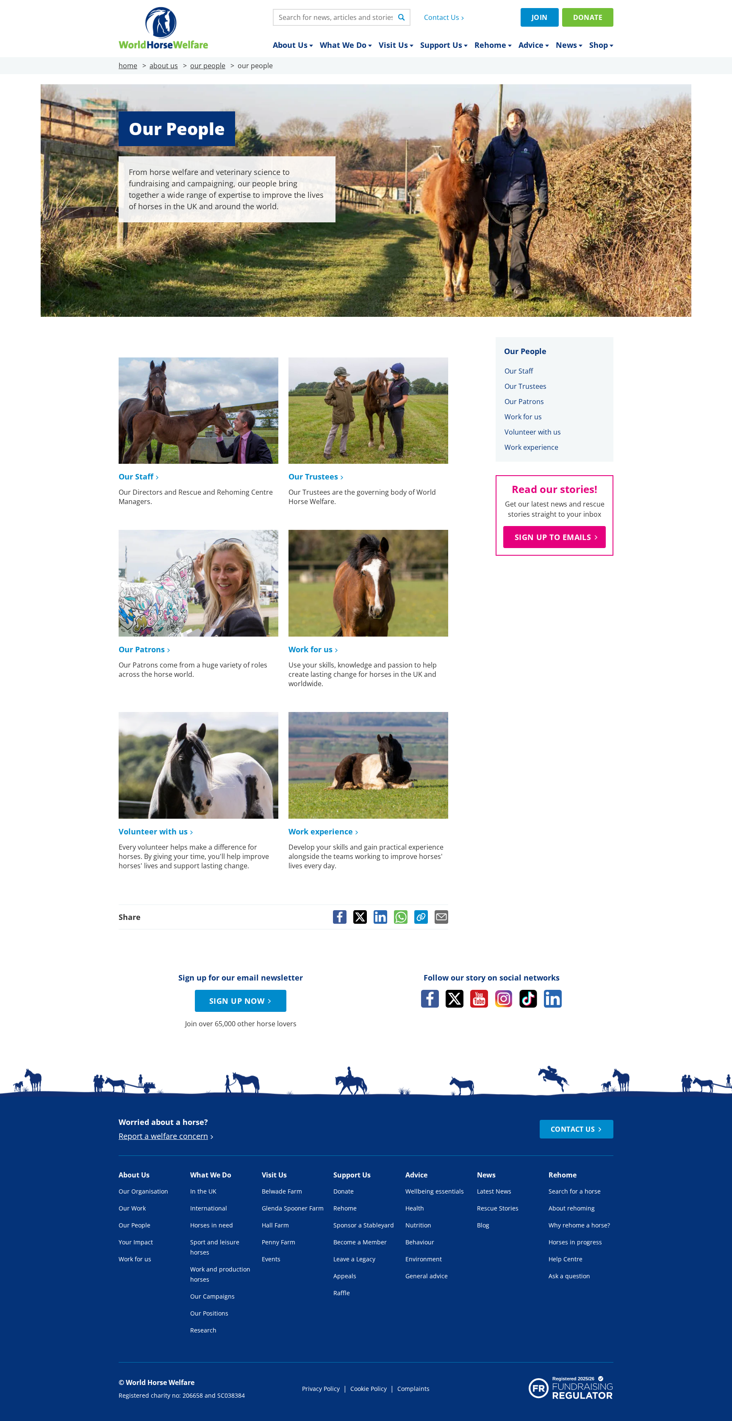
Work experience (320, 831)
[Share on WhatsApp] (401, 917)
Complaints (413, 1389)
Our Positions (209, 1313)
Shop (598, 45)
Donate (587, 17)
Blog (483, 1225)
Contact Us (441, 17)
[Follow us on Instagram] (504, 999)
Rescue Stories (497, 1208)
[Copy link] (421, 917)
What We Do (343, 45)
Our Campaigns (212, 1296)
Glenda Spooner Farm (293, 1208)
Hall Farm (275, 1225)
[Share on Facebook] (340, 917)
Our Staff (136, 476)
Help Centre (565, 1259)
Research (203, 1330)
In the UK (203, 1191)
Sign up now (236, 1001)
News (566, 45)
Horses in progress (575, 1242)
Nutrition (418, 1225)
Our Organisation (143, 1191)
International (208, 1208)
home (128, 65)
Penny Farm (278, 1242)
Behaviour (419, 1242)
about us (164, 65)
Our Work (132, 1208)
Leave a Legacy (354, 1259)
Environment (423, 1259)
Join (540, 17)
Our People (134, 1225)
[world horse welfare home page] (163, 28)
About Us (290, 45)
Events (271, 1259)
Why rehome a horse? (579, 1225)
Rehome (490, 45)
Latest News (494, 1191)
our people (207, 65)
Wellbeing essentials (434, 1191)
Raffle (341, 1293)
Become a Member (360, 1242)
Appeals (344, 1276)
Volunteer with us (153, 831)
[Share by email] (441, 917)
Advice (530, 45)
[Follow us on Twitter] (454, 999)
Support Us (441, 45)
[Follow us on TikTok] (528, 999)
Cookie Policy (368, 1389)
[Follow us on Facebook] (430, 999)
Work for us (310, 649)
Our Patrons (142, 649)
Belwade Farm (282, 1191)
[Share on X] (360, 917)
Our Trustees (313, 476)
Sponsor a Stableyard (363, 1225)
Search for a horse (575, 1191)
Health (414, 1208)
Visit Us (393, 45)
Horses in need (211, 1225)
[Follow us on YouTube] (479, 999)
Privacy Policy (321, 1389)
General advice (426, 1276)
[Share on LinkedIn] (380, 917)
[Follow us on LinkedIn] (553, 999)
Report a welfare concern (163, 1136)
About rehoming (572, 1208)
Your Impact (136, 1242)
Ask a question (569, 1276)
